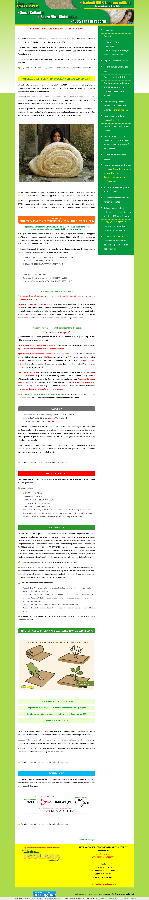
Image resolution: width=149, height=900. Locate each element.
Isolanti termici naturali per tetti (116, 69)
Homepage (109, 30)
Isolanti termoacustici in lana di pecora (117, 128)
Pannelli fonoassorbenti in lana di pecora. (117, 173)
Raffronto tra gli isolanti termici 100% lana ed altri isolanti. (116, 105)
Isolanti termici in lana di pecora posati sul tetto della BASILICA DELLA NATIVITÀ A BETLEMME (117, 142)
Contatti (108, 36)
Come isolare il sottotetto (115, 77)
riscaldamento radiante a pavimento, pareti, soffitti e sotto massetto (116, 242)
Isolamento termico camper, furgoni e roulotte (116, 199)
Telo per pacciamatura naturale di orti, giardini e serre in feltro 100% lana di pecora (117, 212)
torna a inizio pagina (87, 839)
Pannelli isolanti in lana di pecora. (115, 118)
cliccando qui (61, 462)
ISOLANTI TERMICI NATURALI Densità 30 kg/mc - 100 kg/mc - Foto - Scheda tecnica (118, 48)
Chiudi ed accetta (129, 898)
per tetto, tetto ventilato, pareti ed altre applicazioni (116, 226)
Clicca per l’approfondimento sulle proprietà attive (46, 394)
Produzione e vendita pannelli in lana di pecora (117, 189)
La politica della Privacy (109, 898)
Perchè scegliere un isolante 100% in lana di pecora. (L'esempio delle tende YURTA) (116, 89)
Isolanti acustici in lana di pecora (115, 156)
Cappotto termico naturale (116, 60)
